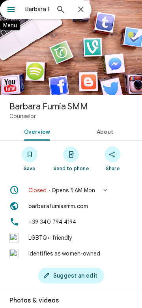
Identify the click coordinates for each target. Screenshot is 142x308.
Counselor (22, 116)
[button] (71, 190)
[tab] (36, 131)
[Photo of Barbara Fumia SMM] (71, 47)
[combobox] (37, 9)
